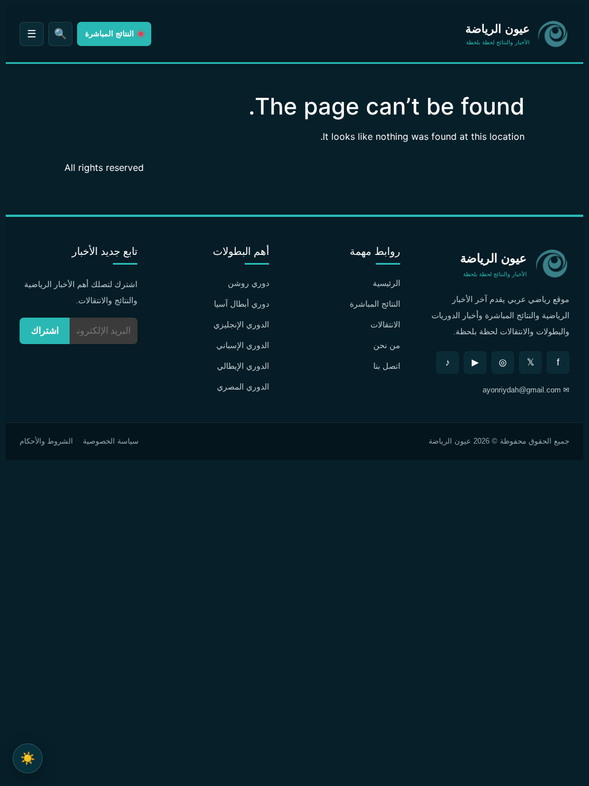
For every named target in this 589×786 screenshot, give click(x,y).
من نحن (386, 345)
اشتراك (45, 330)
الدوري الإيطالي (243, 366)
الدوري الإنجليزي (241, 324)
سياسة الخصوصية (111, 441)
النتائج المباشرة (375, 303)
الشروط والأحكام (46, 441)
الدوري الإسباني (242, 345)
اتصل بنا (386, 366)
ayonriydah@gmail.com (522, 390)
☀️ (27, 758)
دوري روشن (248, 283)
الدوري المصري (243, 386)
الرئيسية (386, 283)
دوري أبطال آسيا (241, 303)
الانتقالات (385, 324)
